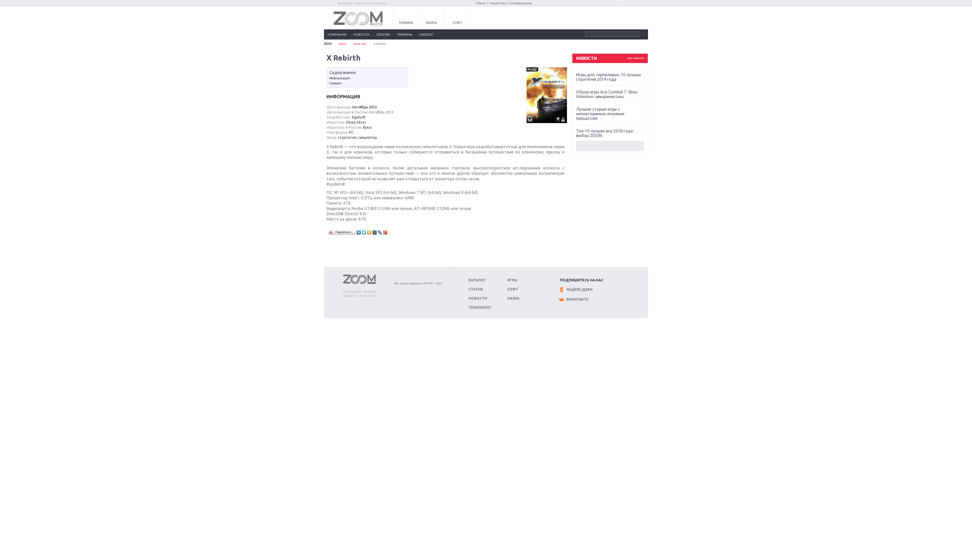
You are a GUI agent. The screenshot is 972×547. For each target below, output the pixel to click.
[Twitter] (364, 232)
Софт (457, 22)
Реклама (370, 291)
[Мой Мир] (374, 232)
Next (610, 146)
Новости (478, 298)
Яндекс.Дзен (579, 289)
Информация (339, 78)
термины (404, 34)
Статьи (476, 289)
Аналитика (498, 3)
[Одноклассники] (369, 232)
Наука (431, 22)
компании (337, 34)
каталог (426, 34)
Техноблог (480, 307)
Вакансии (350, 295)
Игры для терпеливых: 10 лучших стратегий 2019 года (608, 77)
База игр (360, 43)
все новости (635, 58)
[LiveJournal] (380, 232)
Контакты (368, 295)
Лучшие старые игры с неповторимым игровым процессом (600, 114)
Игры (342, 43)
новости (361, 34)
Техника (405, 22)
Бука (367, 127)
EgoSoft (359, 117)
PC (351, 132)
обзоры (383, 34)
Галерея (335, 83)
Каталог (477, 280)
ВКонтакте (577, 299)
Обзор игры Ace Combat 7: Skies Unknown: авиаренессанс (607, 94)
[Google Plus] (385, 232)
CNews (481, 3)
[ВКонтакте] (358, 232)
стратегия (347, 137)
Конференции (521, 3)
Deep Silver (356, 122)
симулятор (367, 137)
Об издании (352, 291)
